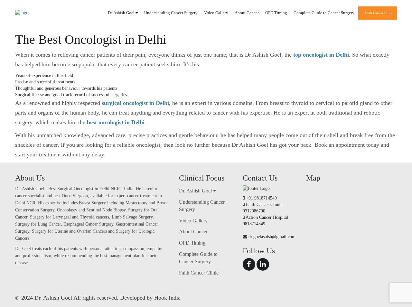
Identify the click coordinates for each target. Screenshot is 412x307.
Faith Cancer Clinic (379, 13)
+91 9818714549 (261, 198)
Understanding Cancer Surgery (171, 12)
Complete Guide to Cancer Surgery (324, 12)
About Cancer (247, 12)
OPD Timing (276, 12)
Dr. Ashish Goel (122, 12)
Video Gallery (216, 12)
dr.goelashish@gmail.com (271, 236)
